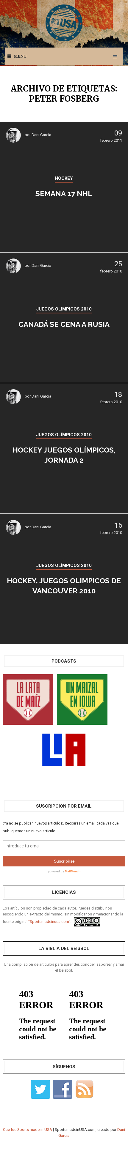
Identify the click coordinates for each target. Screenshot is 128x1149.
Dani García (41, 135)
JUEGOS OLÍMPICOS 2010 (64, 309)
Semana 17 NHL (63, 193)
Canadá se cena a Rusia (64, 324)
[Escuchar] (28, 699)
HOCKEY (64, 178)
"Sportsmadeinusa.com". (49, 921)
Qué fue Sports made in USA (27, 1129)
